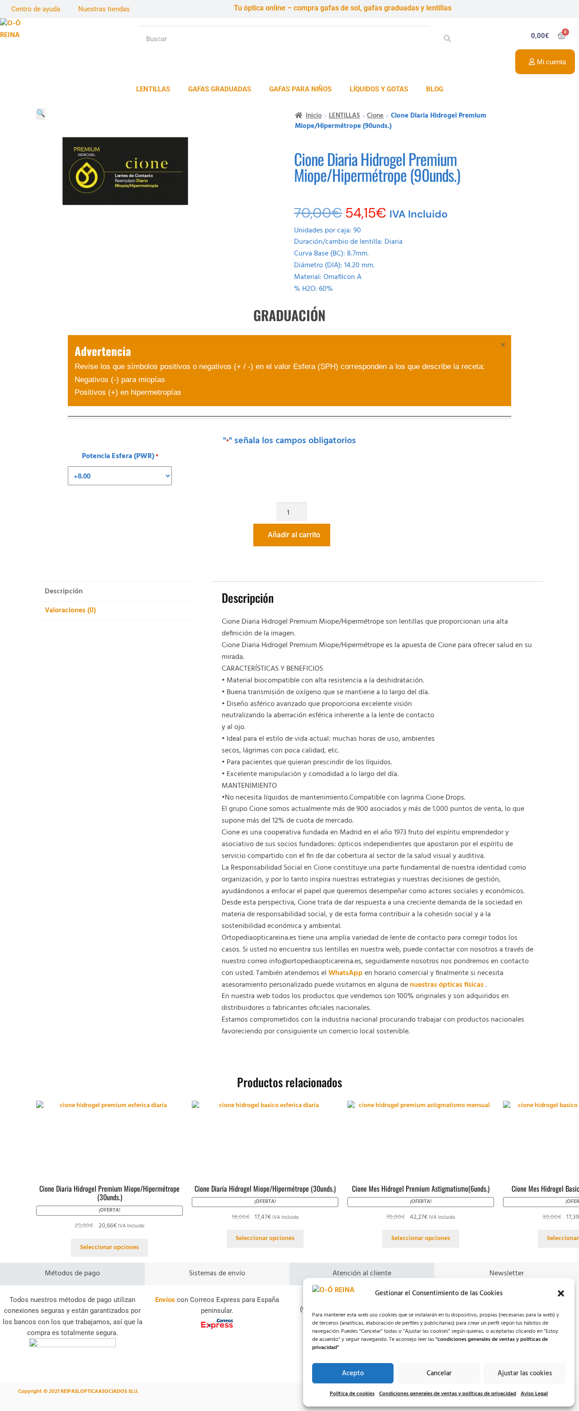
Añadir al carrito (294, 534)
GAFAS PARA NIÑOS (300, 89)
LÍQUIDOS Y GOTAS (379, 89)
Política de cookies (352, 1393)
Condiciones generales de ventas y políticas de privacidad (447, 1393)
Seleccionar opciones (109, 1247)
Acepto (353, 1373)
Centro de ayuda (35, 9)
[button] (560, 1293)
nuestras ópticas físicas (447, 985)
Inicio (314, 116)
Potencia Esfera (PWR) (120, 456)
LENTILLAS (153, 89)
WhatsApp (345, 973)
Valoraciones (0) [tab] (70, 610)
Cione (375, 116)
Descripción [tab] (64, 591)
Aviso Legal (534, 1393)
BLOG (434, 89)
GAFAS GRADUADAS (219, 89)
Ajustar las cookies (525, 1373)
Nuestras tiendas (104, 9)
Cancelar (439, 1373)
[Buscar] (444, 39)
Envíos (165, 1300)
